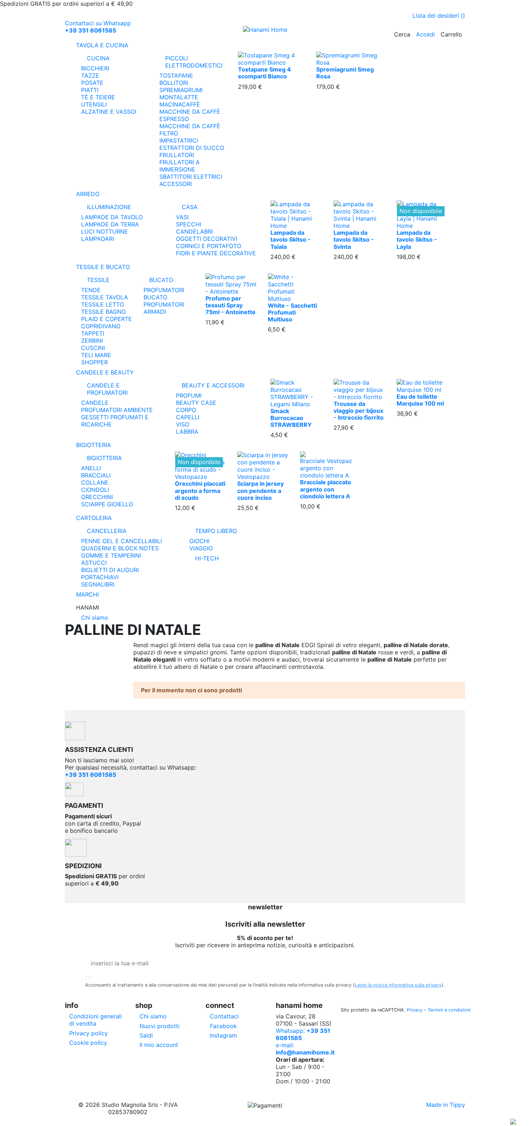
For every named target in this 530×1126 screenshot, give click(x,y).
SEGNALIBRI (97, 584)
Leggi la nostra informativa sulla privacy (398, 985)
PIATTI (89, 90)
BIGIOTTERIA (104, 458)
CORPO (186, 409)
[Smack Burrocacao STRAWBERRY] (296, 392)
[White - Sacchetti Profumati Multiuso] (293, 287)
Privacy (415, 1010)
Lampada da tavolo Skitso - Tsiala (290, 239)
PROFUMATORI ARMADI (163, 308)
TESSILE (98, 279)
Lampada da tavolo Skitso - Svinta (354, 239)
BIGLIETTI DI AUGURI (110, 569)
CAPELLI (187, 417)
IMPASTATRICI (178, 140)
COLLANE (95, 482)
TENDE (91, 290)
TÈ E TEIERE (98, 97)
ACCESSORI (175, 183)
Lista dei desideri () (438, 15)
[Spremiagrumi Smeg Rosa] (350, 58)
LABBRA (187, 431)
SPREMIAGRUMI (181, 90)
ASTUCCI (94, 562)
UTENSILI (94, 104)
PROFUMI (189, 395)
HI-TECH (207, 558)
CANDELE (95, 402)
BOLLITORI (173, 82)
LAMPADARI (97, 238)
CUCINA (98, 58)
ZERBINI (92, 340)
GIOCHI (199, 541)
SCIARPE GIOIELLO (107, 504)
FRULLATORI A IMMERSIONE (179, 166)
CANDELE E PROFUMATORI (107, 389)
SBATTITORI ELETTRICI (190, 176)
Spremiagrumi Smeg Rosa (345, 73)
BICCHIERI (95, 68)
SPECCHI (188, 224)
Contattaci (224, 1016)
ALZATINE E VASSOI (108, 111)
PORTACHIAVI (100, 577)
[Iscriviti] (439, 963)
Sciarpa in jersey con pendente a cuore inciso (260, 490)
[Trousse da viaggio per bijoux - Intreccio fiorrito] (360, 389)
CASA (190, 207)
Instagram (223, 1035)
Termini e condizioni (449, 1010)
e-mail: (305, 1048)
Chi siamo (94, 617)
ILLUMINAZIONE (109, 207)
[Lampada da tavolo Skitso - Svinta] (360, 214)
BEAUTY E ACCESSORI (213, 385)
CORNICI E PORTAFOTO (208, 246)
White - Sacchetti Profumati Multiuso (292, 312)
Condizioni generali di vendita (95, 1020)
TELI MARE (96, 355)
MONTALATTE (178, 97)
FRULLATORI (176, 155)
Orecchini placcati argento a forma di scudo (200, 490)
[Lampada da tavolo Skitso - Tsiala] (296, 214)
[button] (265, 607)
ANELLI (91, 468)
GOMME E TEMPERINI (111, 555)
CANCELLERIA (107, 530)
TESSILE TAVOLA (104, 297)
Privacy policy (88, 1033)
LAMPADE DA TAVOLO (112, 217)
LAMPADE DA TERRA (110, 224)
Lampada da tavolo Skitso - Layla (417, 239)
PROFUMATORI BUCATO (163, 293)
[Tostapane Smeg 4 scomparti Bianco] (271, 58)
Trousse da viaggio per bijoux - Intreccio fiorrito (359, 410)
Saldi (146, 1035)
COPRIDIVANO (100, 326)
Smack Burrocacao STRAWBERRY (291, 417)
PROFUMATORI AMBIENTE (117, 409)
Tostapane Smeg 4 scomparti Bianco (264, 73)
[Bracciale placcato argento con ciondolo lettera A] (326, 464)
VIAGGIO (201, 548)
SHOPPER (94, 362)
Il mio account (159, 1044)
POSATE (92, 82)
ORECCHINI (97, 497)
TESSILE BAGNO (103, 311)
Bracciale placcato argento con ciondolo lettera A (325, 488)
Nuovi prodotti (160, 1026)
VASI (182, 217)
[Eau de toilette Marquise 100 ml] (423, 385)
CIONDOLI (95, 489)
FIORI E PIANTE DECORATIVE (216, 253)
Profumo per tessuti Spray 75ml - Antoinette (231, 305)
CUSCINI (93, 347)
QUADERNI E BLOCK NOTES (120, 548)
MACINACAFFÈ (179, 104)
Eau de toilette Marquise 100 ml (420, 400)
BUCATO (161, 279)
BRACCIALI (96, 475)
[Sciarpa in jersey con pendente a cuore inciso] (263, 465)
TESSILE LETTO (102, 304)
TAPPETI (92, 333)
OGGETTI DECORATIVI (206, 238)
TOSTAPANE (176, 75)
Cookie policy (88, 1042)
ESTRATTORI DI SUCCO (191, 147)
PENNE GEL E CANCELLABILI (121, 541)
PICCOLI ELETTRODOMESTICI (193, 62)
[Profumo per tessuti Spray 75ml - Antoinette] (231, 283)
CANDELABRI (194, 231)
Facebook (223, 1026)
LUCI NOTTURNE (104, 231)
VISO (182, 424)
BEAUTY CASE (196, 402)
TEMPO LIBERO (216, 530)
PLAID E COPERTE (106, 318)
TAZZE (90, 75)
